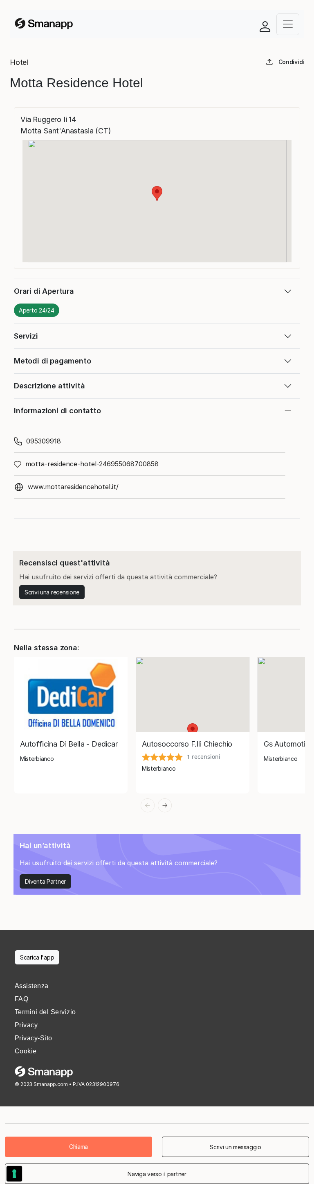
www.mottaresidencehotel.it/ (73, 487)
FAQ (21, 998)
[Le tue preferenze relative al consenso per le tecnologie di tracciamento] (14, 1173)
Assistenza (32, 985)
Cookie (26, 1051)
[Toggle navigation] (287, 24)
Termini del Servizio (45, 1011)
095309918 (43, 441)
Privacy (26, 1025)
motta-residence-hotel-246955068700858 (92, 464)
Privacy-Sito (33, 1038)
